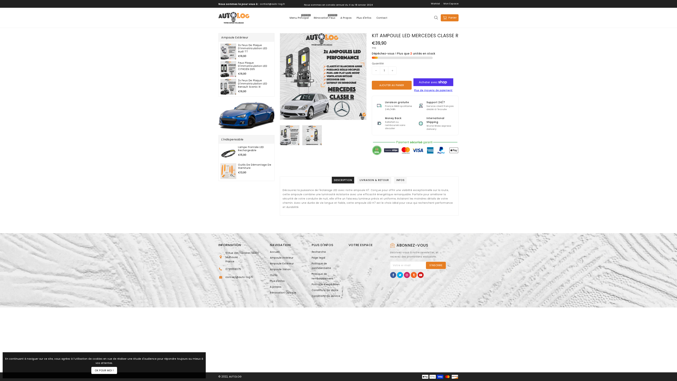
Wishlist (435, 3)
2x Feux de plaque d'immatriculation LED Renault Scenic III (252, 83)
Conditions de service (326, 296)
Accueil (275, 252)
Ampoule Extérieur (282, 263)
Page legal (318, 257)
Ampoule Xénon (280, 269)
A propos (275, 287)
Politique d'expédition (326, 284)
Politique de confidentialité (321, 266)
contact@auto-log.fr (239, 277)
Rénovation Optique (283, 292)
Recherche (319, 252)
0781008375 (233, 269)
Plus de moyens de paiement (433, 90)
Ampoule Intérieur (282, 257)
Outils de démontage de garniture (254, 166)
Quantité (378, 63)
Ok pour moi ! (104, 370)
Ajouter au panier (391, 85)
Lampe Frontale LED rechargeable (251, 149)
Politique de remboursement (322, 276)
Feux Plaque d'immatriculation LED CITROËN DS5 (252, 66)
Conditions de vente (325, 290)
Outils (273, 275)
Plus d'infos (277, 281)
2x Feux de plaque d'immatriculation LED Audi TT (252, 48)
